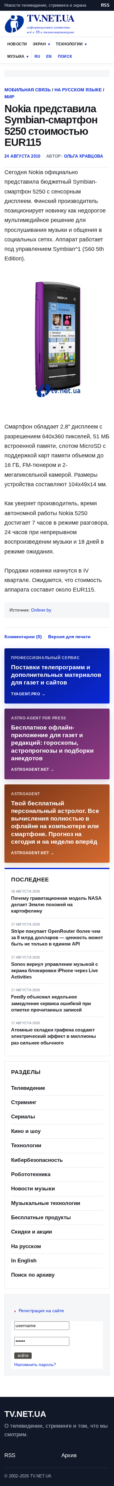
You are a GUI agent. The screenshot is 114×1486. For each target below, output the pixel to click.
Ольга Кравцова (83, 156)
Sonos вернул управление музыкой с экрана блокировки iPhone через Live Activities (54, 970)
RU (37, 56)
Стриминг (23, 1102)
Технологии (69, 44)
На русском (26, 1246)
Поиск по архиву (32, 1275)
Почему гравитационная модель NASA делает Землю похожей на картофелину (56, 904)
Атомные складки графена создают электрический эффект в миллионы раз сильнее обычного (53, 1036)
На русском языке (78, 89)
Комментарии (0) (23, 636)
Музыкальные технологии (45, 1203)
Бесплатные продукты (41, 1217)
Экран (39, 44)
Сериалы (23, 1117)
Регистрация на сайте (41, 1310)
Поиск (65, 56)
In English (23, 1261)
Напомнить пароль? (35, 1364)
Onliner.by (41, 609)
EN (49, 56)
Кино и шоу (26, 1131)
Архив (69, 1455)
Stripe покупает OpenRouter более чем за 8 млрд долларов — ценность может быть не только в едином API (57, 937)
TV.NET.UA (25, 1414)
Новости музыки (33, 1189)
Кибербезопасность (37, 1160)
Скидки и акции (31, 1232)
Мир (9, 96)
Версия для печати (69, 636)
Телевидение (28, 1088)
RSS (105, 5)
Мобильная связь (27, 89)
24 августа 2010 (22, 156)
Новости (17, 44)
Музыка (15, 56)
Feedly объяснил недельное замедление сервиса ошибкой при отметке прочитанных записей (51, 1003)
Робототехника (30, 1174)
